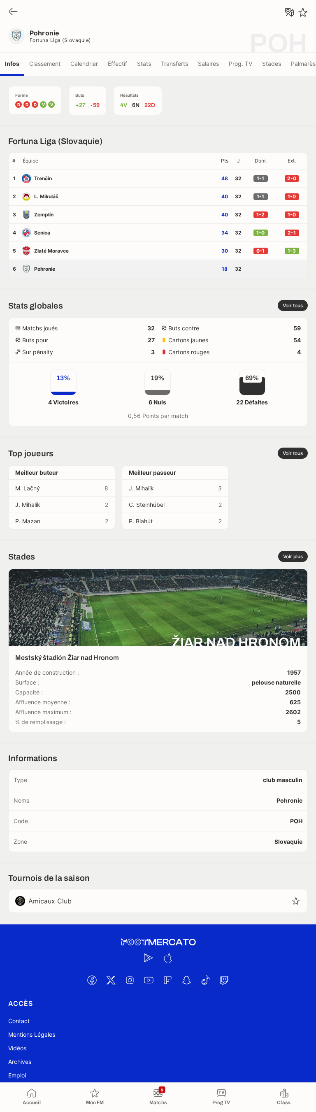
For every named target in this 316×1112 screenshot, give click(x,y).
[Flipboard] (167, 980)
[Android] (148, 958)
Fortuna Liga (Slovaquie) (60, 40)
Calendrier (84, 63)
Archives (19, 1061)
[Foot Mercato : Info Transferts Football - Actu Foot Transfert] (158, 942)
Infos (12, 63)
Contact (19, 1020)
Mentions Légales (31, 1034)
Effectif (117, 63)
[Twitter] (111, 980)
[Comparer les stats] (290, 12)
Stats (144, 63)
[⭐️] (303, 12)
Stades (271, 63)
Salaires (208, 63)
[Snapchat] (186, 980)
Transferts (174, 63)
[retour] (13, 12)
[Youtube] (148, 980)
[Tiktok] (205, 980)
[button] (118, 161)
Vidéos (17, 1048)
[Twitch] (224, 980)
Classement (44, 63)
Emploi (17, 1075)
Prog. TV (240, 63)
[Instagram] (129, 980)
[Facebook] (92, 980)
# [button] (14, 161)
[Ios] (167, 958)
